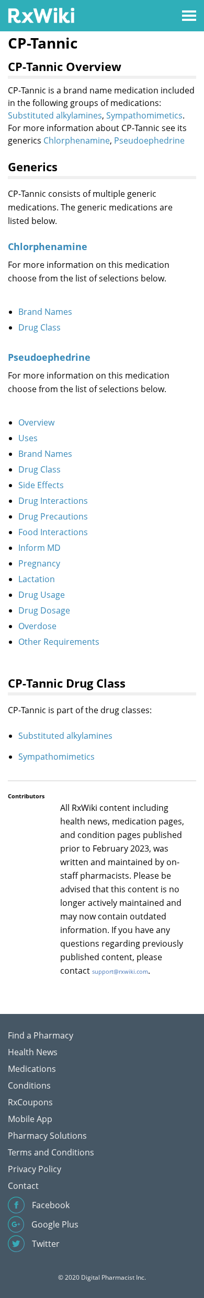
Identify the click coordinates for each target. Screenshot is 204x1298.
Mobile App (30, 1119)
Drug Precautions (53, 516)
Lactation (36, 579)
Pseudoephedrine (149, 140)
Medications (32, 1069)
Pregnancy (39, 563)
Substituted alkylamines (55, 115)
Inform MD (39, 547)
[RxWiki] (41, 14)
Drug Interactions (53, 500)
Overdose (37, 626)
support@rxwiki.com (120, 971)
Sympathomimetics (144, 115)
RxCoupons (30, 1102)
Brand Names (45, 311)
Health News (33, 1052)
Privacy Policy (34, 1169)
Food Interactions (53, 532)
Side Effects (41, 485)
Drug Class (39, 327)
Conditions (29, 1085)
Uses (28, 438)
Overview (36, 422)
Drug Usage (41, 594)
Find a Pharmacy (40, 1035)
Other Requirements (58, 641)
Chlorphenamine (76, 140)
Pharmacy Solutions (47, 1135)
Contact (23, 1185)
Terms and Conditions (51, 1152)
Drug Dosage (44, 610)
